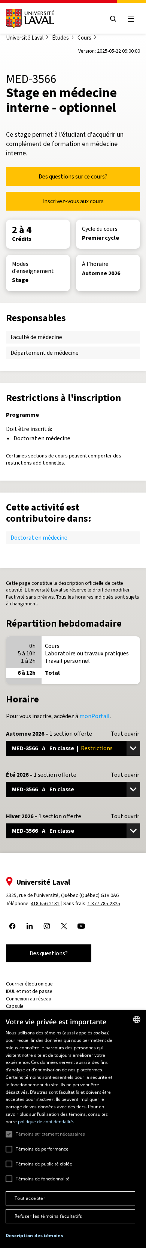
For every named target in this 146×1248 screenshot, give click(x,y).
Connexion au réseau (28, 998)
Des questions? (49, 953)
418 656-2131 (45, 903)
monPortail (94, 716)
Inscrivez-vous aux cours (73, 201)
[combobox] (136, 1019)
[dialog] (73, 1129)
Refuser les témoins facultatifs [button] (48, 1216)
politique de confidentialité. (46, 1121)
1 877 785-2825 (104, 903)
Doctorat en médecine (38, 537)
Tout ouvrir (125, 733)
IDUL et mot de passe (29, 991)
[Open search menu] (113, 19)
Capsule (15, 1006)
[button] (34, 1236)
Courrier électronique (29, 983)
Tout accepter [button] (30, 1198)
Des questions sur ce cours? (73, 176)
